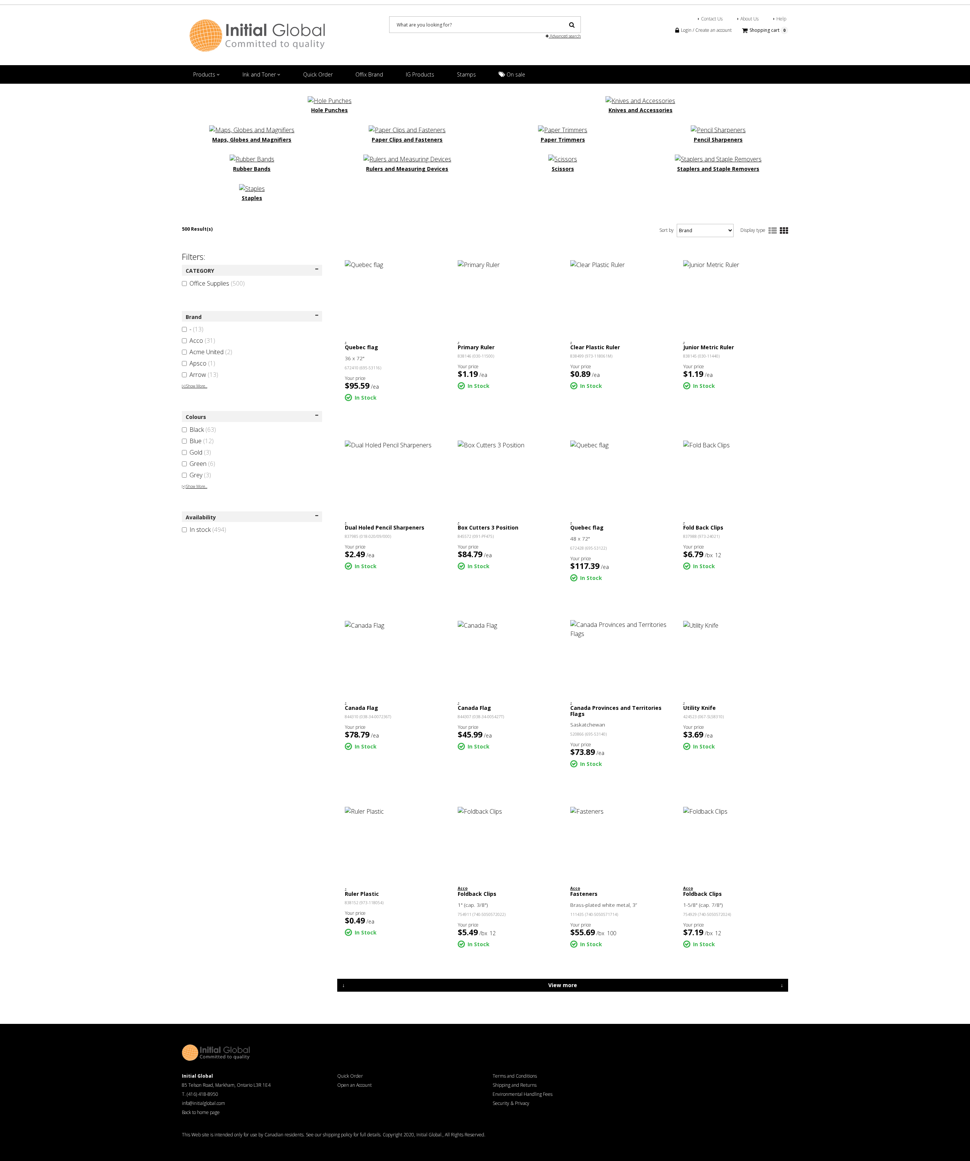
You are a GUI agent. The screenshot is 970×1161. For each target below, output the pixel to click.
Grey (200, 475)
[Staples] (252, 188)
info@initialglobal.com (203, 1103)
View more (562, 985)
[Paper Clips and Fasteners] (407, 129)
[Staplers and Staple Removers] (718, 159)
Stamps (466, 74)
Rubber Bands (252, 169)
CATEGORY (200, 270)
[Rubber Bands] (252, 159)
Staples (252, 198)
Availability (201, 517)
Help (781, 19)
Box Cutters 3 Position (488, 527)
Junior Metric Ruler (708, 347)
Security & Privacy (511, 1103)
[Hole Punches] (330, 100)
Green (202, 463)
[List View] (772, 231)
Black (202, 429)
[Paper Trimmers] (562, 129)
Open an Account (354, 1085)
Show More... (194, 386)
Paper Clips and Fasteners (407, 139)
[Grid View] (784, 231)
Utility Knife (699, 707)
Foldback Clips (477, 893)
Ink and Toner (259, 74)
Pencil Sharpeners (718, 139)
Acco (202, 340)
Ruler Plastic (362, 893)
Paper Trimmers (563, 139)
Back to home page (201, 1112)
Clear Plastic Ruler (595, 347)
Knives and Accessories (641, 110)
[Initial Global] (257, 35)
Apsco (202, 363)
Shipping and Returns (515, 1085)
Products (205, 74)
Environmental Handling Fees (522, 1094)
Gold (200, 452)
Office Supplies (217, 283)
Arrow (203, 374)
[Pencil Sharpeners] (718, 129)
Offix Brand (369, 74)
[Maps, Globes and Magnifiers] (251, 129)
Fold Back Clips (703, 527)
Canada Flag (361, 707)
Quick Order (318, 74)
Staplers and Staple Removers (718, 169)
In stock (207, 529)
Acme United (210, 352)
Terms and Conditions (515, 1076)
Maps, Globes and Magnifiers (251, 139)
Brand (194, 316)
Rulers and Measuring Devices (407, 169)
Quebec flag (361, 347)
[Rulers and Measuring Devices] (407, 159)
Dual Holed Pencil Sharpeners (384, 527)
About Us (749, 19)
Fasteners (584, 893)
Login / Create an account (706, 30)
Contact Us (712, 19)
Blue (201, 441)
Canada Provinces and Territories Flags (616, 710)
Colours (196, 416)
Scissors (563, 169)
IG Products (420, 74)
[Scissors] (562, 159)
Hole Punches (329, 110)
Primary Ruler (476, 347)
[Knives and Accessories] (640, 100)
